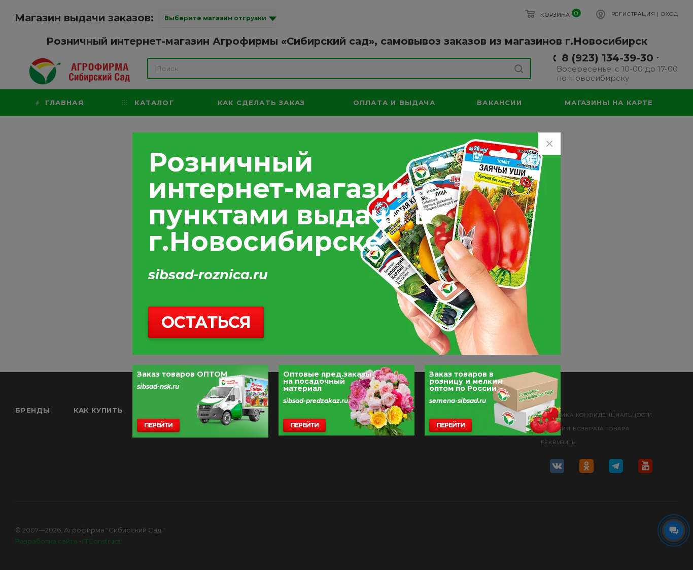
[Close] (549, 143)
